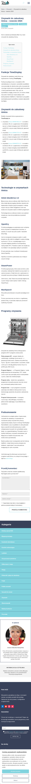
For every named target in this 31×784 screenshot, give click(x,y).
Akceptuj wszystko (15, 771)
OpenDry (9, 56)
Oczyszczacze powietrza (9, 558)
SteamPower (10, 59)
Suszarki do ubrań (7, 592)
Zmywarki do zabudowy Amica (11, 50)
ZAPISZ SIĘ (15, 736)
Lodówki (4, 553)
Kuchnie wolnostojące (8, 547)
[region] (15, 766)
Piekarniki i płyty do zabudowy (10, 575)
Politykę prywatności (19, 731)
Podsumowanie (7, 65)
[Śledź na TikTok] (12, 706)
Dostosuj (15, 776)
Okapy (3, 569)
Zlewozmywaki (6, 603)
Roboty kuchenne (7, 608)
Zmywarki (10, 28)
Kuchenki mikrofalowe (8, 542)
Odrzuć (15, 780)
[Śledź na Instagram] (9, 706)
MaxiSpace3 (10, 61)
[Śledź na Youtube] (6, 706)
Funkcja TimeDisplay (8, 48)
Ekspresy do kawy (7, 536)
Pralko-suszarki (6, 586)
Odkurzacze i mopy (7, 564)
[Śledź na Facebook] (2, 706)
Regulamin (11, 731)
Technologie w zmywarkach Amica (12, 52)
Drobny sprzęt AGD (7, 531)
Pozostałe (4, 614)
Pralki (3, 581)
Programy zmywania (8, 63)
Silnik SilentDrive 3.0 (12, 54)
